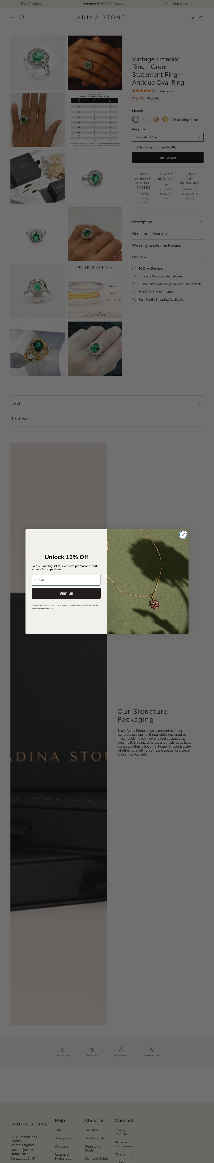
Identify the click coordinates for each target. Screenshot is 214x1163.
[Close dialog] (183, 534)
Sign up (66, 593)
